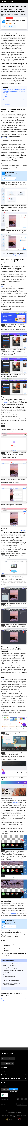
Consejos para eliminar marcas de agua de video (12, 999)
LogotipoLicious (8, 104)
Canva (6, 103)
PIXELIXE (7, 98)
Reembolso (18, 1112)
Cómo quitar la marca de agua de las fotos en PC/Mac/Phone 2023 (13, 975)
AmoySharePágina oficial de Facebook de (22, 1099)
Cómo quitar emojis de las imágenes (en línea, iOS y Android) (13, 971)
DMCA (23, 1110)
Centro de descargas (9, 1059)
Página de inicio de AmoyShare (7, 2)
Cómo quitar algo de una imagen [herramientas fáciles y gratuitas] (11, 979)
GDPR (8, 1112)
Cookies (13, 1112)
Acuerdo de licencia (17, 1110)
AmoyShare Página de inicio (7, 1053)
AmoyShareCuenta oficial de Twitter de (25, 1099)
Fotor (6, 94)
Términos (4, 1110)
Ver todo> (14, 989)
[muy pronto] (18, 1099)
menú (26, 1)
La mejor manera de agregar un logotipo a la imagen (14, 89)
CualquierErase (5, 137)
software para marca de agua (14, 142)
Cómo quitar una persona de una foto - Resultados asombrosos (13, 983)
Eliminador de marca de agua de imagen (23, 1049)
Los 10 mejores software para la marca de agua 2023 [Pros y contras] (13, 964)
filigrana (6, 96)
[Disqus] (14, 1025)
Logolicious (15, 802)
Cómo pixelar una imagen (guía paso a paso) (14, 968)
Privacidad (9, 1110)
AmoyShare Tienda (8, 1063)
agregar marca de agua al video (13, 255)
